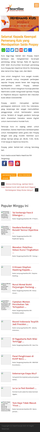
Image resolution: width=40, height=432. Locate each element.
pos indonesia (24, 175)
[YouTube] (17, 163)
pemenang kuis (9, 175)
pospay (5, 178)
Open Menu (36, 5)
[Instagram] (11, 163)
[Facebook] (4, 163)
